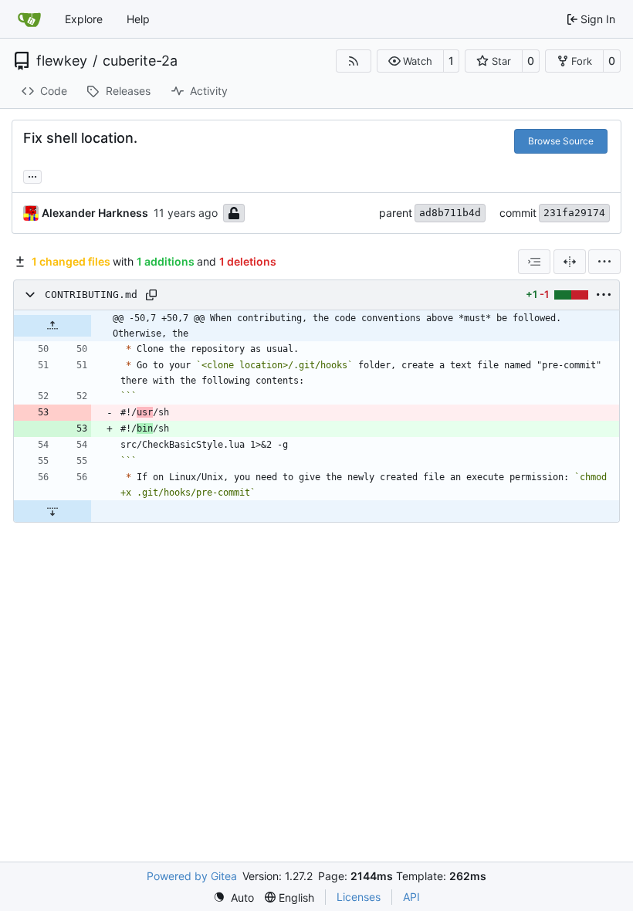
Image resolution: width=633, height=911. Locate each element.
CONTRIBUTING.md (91, 294)
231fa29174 (574, 212)
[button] (410, 61)
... (32, 175)
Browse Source (561, 141)
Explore (84, 18)
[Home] (29, 19)
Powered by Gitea (192, 875)
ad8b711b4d (450, 212)
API (411, 896)
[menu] (604, 261)
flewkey (61, 61)
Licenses (359, 896)
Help (138, 18)
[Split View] (569, 261)
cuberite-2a (140, 61)
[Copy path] (151, 295)
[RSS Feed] (353, 61)
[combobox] (534, 261)
